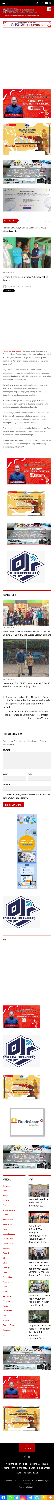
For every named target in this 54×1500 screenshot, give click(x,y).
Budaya (6, 1200)
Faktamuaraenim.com (12, 351)
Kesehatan (7, 1224)
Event (5, 1215)
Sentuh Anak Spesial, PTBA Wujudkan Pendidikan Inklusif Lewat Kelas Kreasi (39, 1300)
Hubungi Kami (31, 1472)
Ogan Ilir (6, 1253)
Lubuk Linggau (9, 1234)
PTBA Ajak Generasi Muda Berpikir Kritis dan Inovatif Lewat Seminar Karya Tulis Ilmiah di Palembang (39, 1268)
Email (30, 774)
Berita (5, 1191)
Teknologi (6, 1330)
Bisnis (5, 1195)
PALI (5, 1287)
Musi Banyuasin (9, 1244)
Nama (5, 774)
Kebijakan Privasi (39, 1463)
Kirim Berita (43, 1468)
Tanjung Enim (8, 1325)
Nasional (6, 1248)
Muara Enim (8, 272)
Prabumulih (7, 1311)
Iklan (19, 1472)
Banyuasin (7, 1186)
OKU (5, 1263)
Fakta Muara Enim (34, 1481)
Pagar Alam (7, 1277)
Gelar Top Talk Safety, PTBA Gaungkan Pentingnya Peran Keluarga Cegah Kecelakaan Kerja (38, 1234)
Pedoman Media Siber (17, 1463)
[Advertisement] (27, 59)
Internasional (8, 1220)
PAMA (5, 1291)
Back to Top (27, 1448)
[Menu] (3, 3)
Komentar (7, 750)
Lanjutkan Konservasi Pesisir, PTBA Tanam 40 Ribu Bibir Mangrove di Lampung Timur (40, 1332)
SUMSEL (7, 1320)
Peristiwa (6, 1301)
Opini (5, 1272)
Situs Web (6, 784)
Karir (32, 1468)
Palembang (7, 1282)
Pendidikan (7, 1296)
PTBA (5, 1316)
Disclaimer (9, 1468)
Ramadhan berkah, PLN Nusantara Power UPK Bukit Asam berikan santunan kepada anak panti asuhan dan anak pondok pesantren (26, 701)
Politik (5, 1306)
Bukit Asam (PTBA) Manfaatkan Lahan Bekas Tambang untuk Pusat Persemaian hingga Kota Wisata (28, 714)
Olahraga (6, 1267)
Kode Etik (22, 1468)
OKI (4, 1258)
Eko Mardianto (13, 286)
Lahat (5, 1229)
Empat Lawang (9, 1210)
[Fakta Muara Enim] (20, 12)
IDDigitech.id (30, 1487)
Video (5, 1335)
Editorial (6, 1205)
